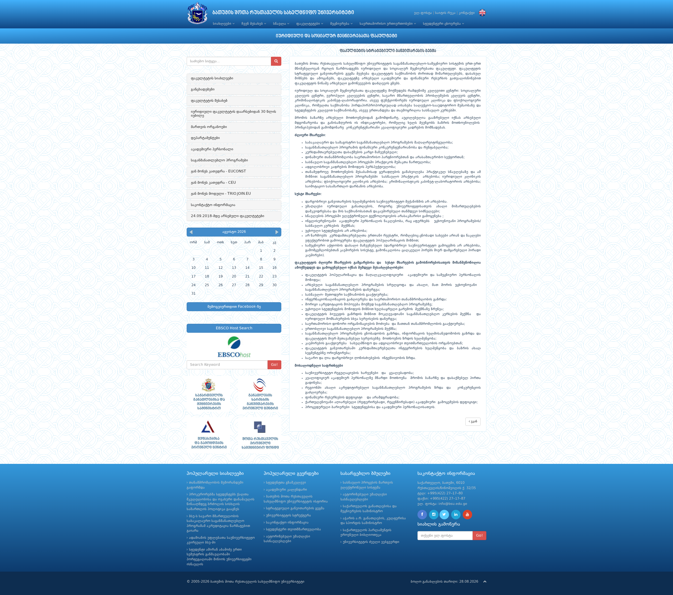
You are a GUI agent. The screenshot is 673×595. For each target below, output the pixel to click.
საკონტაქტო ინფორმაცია (213, 205)
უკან (473, 421)
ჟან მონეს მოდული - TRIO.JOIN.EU (221, 194)
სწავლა (280, 23)
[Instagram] (434, 514)
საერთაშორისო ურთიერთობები (387, 23)
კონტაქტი (467, 13)
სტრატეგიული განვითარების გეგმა (295, 508)
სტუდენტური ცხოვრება (442, 23)
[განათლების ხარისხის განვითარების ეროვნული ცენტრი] (259, 394)
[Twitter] (444, 514)
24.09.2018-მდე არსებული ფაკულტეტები (227, 216)
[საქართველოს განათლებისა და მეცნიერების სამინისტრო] (208, 394)
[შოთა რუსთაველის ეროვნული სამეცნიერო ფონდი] (259, 435)
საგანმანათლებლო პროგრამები (219, 160)
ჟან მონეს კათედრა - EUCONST (218, 171)
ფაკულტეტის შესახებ (209, 100)
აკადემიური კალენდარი (286, 489)
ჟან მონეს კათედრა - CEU (213, 182)
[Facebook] (422, 514)
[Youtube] (467, 514)
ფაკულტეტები (308, 23)
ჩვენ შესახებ (253, 23)
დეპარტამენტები (205, 138)
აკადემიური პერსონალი (212, 149)
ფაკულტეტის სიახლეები (212, 78)
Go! (274, 365)
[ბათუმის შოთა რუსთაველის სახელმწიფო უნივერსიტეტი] (197, 14)
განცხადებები (203, 89)
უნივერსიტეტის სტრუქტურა (288, 515)
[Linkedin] (456, 514)
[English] (481, 13)
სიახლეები (222, 23)
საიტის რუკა (445, 13)
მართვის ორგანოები (209, 127)
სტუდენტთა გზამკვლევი (286, 482)
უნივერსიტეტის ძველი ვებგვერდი (371, 542)
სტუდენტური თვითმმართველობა (293, 529)
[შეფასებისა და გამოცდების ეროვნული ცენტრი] (208, 435)
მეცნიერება (340, 23)
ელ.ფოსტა (423, 13)
